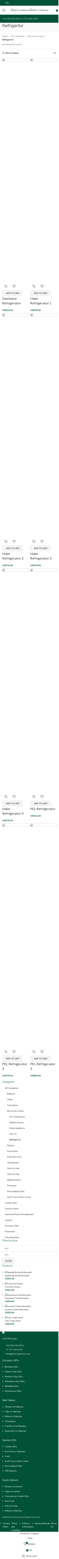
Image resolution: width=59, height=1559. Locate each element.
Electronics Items (15, 1111)
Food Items (12, 1151)
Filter (8, 1261)
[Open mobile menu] (4, 10)
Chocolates (12, 1105)
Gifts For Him (13, 1174)
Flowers (11, 1145)
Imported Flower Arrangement (19, 1214)
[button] (12, 293)
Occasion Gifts (12, 1225)
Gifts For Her (13, 1168)
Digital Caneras (16, 1122)
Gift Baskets (13, 1162)
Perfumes (11, 1185)
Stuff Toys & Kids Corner (19, 1197)
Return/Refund (42, 1523)
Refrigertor (15, 1139)
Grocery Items (12, 1208)
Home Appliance (17, 1128)
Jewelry (8, 1220)
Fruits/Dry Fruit (14, 1156)
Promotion (10, 1231)
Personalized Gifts (16, 1191)
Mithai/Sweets (14, 1180)
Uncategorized (12, 1237)
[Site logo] (20, 10)
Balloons (11, 1093)
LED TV (13, 1134)
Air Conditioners (17, 1116)
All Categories (11, 1088)
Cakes (10, 1099)
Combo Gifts (11, 1203)
